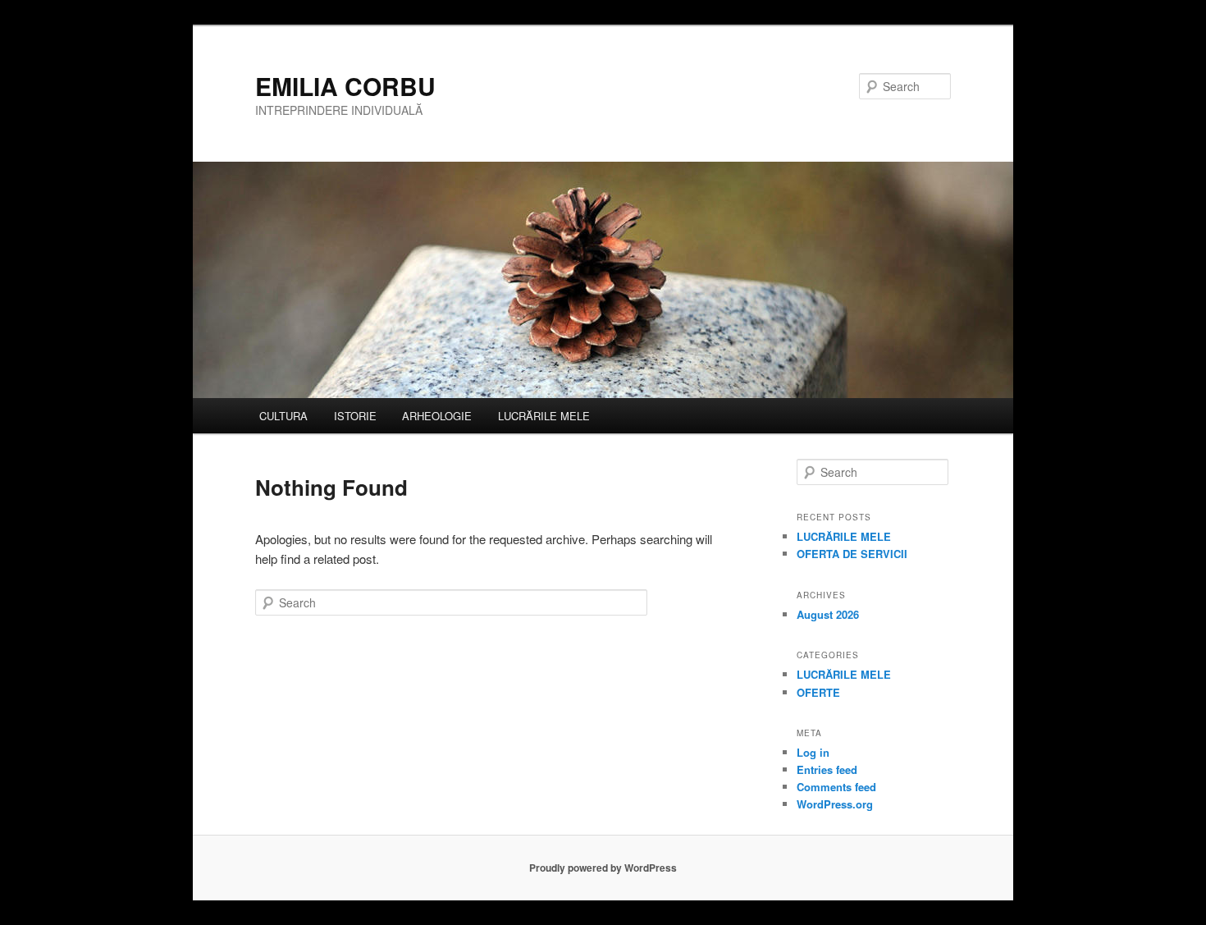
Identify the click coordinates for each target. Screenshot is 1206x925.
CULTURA (283, 416)
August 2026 (828, 614)
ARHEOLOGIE (437, 416)
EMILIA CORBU (345, 85)
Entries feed (827, 769)
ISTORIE (355, 416)
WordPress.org (835, 804)
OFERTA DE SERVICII (852, 553)
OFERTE (818, 692)
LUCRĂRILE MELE (544, 416)
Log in (813, 752)
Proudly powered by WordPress (603, 867)
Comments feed (836, 786)
